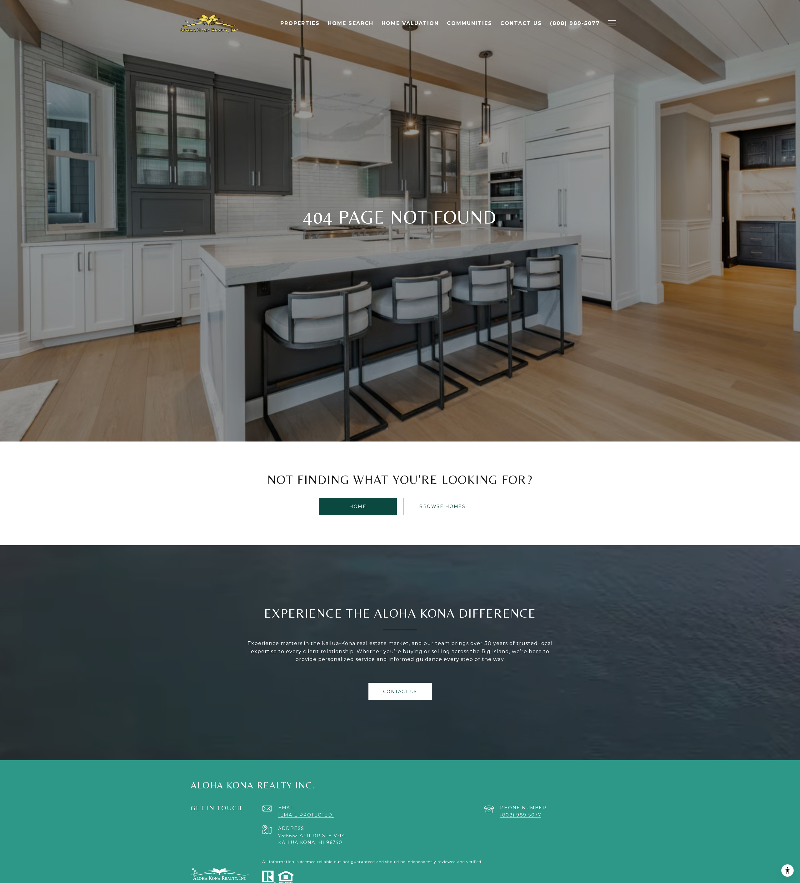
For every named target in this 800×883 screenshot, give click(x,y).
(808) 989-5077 (520, 815)
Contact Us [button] (400, 691)
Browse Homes (442, 506)
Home (357, 506)
